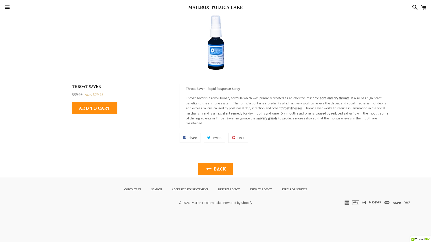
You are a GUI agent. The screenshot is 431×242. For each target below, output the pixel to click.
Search (156, 189)
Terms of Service (294, 189)
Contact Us (132, 189)
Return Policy (229, 189)
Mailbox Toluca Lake (215, 7)
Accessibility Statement (190, 189)
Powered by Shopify (237, 203)
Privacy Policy (261, 189)
